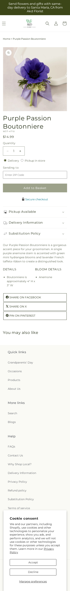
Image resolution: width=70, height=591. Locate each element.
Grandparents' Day (20, 362)
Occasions (15, 371)
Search (12, 413)
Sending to (16, 168)
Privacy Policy (17, 481)
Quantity (9, 143)
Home (6, 38)
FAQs (11, 446)
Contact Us (15, 455)
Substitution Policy (21, 499)
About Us (14, 388)
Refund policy (17, 490)
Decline (33, 572)
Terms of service (19, 508)
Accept (33, 562)
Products (14, 380)
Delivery (14, 160)
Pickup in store (35, 160)
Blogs (12, 422)
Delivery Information (22, 473)
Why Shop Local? (20, 464)
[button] (47, 23)
